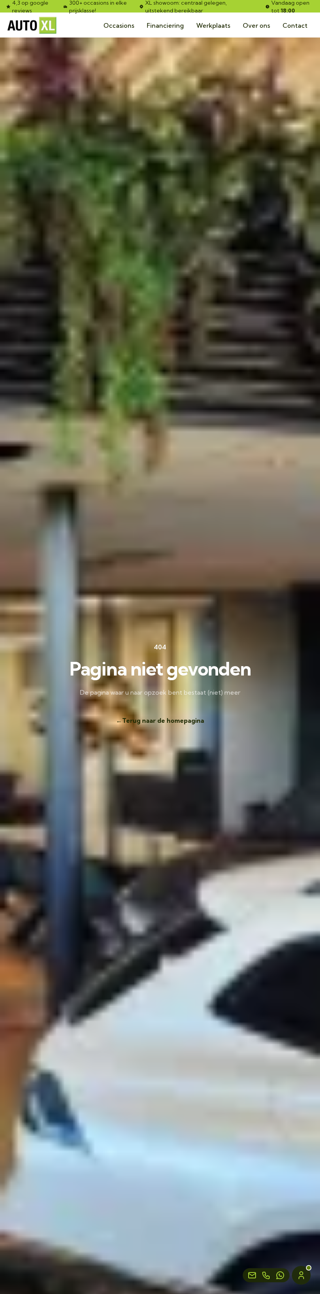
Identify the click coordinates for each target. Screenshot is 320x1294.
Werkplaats (213, 25)
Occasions (118, 25)
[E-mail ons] (252, 1275)
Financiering (165, 25)
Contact (295, 25)
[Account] (301, 1275)
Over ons (256, 25)
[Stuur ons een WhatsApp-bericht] (280, 1275)
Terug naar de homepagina (160, 720)
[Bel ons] (266, 1275)
